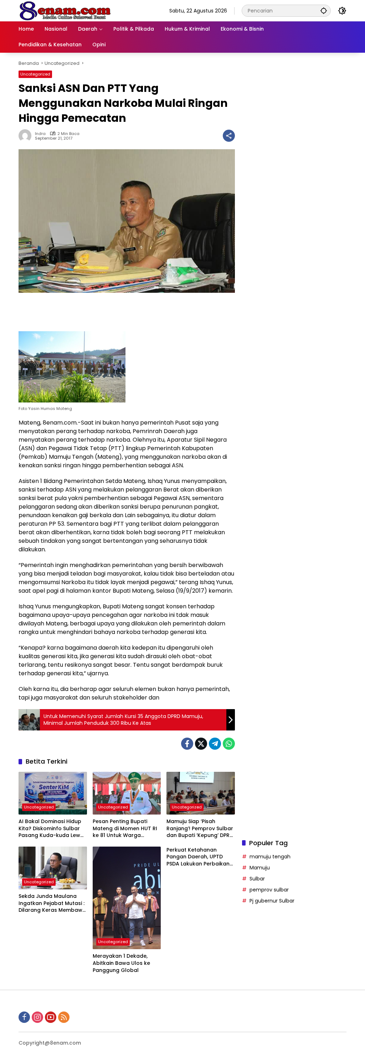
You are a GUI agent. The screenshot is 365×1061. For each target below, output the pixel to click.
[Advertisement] (294, 319)
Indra (40, 134)
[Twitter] (201, 744)
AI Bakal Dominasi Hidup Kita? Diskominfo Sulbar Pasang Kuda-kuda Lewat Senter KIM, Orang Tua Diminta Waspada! (52, 828)
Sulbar (257, 878)
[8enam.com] (65, 10)
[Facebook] (187, 744)
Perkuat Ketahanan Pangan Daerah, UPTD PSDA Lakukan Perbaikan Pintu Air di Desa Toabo (198, 857)
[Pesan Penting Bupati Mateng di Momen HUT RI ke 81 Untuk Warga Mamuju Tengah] (127, 793)
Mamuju (260, 867)
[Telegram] (215, 744)
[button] (324, 10)
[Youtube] (50, 1017)
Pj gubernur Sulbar (272, 900)
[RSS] (64, 1017)
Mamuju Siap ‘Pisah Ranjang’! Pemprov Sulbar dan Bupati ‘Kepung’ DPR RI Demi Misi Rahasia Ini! (199, 828)
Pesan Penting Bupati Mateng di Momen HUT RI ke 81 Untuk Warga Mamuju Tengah (125, 828)
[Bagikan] (229, 136)
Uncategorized (35, 74)
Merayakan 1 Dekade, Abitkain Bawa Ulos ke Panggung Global (121, 963)
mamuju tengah (270, 856)
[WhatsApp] (229, 744)
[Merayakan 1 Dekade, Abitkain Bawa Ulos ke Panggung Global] (127, 898)
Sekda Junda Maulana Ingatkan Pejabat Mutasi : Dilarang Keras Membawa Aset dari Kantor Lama (52, 903)
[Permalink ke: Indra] (27, 135)
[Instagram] (37, 1017)
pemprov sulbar (269, 889)
